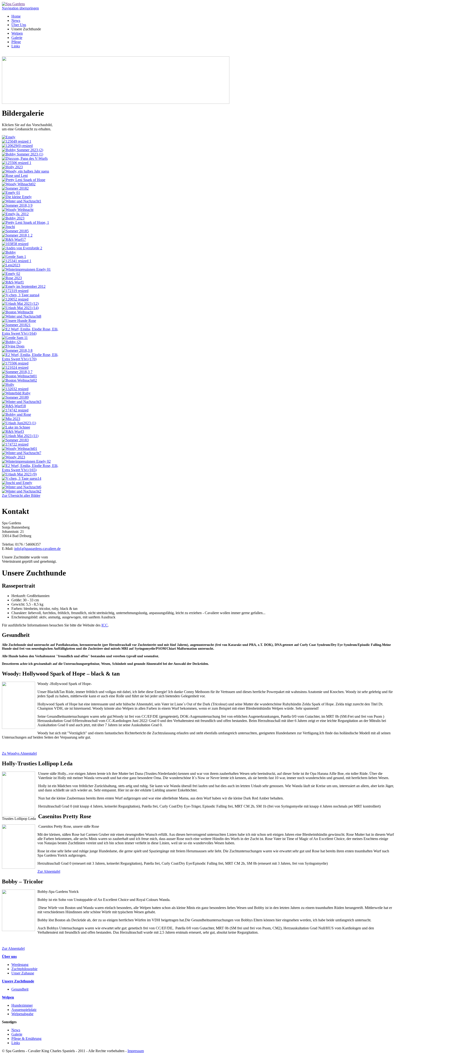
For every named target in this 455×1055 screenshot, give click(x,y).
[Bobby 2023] (13, 218)
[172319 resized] (15, 291)
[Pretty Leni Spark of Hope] (23, 180)
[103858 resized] (15, 244)
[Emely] (8, 137)
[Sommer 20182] (15, 188)
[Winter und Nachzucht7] (21, 453)
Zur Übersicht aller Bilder (21, 495)
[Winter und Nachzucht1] (21, 201)
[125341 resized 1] (16, 261)
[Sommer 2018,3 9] (17, 205)
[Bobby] (9, 252)
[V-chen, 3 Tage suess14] (21, 478)
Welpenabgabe (22, 1014)
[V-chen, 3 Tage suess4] (20, 295)
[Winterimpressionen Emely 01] (26, 269)
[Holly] (8, 385)
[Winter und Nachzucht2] (21, 491)
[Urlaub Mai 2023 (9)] (19, 474)
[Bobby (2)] (11, 342)
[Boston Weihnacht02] (19, 380)
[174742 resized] (15, 410)
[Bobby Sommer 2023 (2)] (22, 150)
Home (16, 16)
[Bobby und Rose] (16, 414)
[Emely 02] (11, 274)
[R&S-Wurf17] (14, 239)
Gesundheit (19, 989)
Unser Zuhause (22, 973)
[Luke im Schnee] (16, 427)
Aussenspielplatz (23, 1010)
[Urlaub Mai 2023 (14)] (20, 308)
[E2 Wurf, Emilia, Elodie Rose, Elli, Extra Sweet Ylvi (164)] (31, 333)
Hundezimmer (22, 1005)
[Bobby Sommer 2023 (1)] (22, 154)
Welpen (17, 33)
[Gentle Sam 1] (14, 257)
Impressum (135, 1051)
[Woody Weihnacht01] (19, 449)
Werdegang (19, 965)
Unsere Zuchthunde (18, 981)
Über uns (9, 957)
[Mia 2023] (11, 419)
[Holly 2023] (12, 167)
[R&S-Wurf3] (13, 431)
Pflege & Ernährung (26, 1039)
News (15, 20)
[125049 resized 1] (16, 141)
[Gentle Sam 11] (15, 338)
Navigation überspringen (20, 8)
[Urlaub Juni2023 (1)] (19, 423)
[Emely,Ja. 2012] (15, 214)
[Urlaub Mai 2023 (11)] (20, 436)
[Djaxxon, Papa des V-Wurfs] (25, 158)
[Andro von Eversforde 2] (22, 248)
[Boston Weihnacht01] (19, 376)
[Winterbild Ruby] (16, 393)
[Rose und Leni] (15, 176)
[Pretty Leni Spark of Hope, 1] (25, 222)
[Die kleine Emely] (17, 197)
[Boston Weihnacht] (17, 312)
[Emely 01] (11, 193)
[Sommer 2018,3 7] (17, 372)
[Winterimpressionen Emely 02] (26, 461)
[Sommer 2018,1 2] (17, 235)
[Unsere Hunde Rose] (19, 321)
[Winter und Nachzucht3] (21, 402)
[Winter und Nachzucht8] (21, 316)
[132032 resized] (15, 389)
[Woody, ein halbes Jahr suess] (25, 171)
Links (15, 46)
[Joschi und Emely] (17, 483)
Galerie (16, 38)
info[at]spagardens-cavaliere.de (37, 549)
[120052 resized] (15, 299)
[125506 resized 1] (16, 163)
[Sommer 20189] (15, 397)
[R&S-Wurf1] (13, 282)
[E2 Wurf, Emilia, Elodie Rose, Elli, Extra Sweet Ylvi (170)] (31, 359)
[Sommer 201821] (16, 325)
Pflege (16, 42)
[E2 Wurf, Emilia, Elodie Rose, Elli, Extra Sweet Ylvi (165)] (31, 470)
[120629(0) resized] (17, 146)
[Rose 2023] (12, 278)
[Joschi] (8, 227)
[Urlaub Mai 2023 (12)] (20, 303)
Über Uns (18, 25)
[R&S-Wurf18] (14, 406)
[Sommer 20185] (15, 231)
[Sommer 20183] (15, 440)
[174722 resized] (15, 444)
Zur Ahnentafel (48, 871)
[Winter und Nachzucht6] (21, 487)
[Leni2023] (11, 265)
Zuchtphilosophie (24, 969)
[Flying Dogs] (13, 346)
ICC (104, 625)
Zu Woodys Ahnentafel (19, 753)
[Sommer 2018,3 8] (17, 350)
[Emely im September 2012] (24, 286)
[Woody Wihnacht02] (19, 184)
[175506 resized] (15, 363)
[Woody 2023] (13, 457)
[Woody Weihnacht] (17, 210)
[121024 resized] (15, 367)
